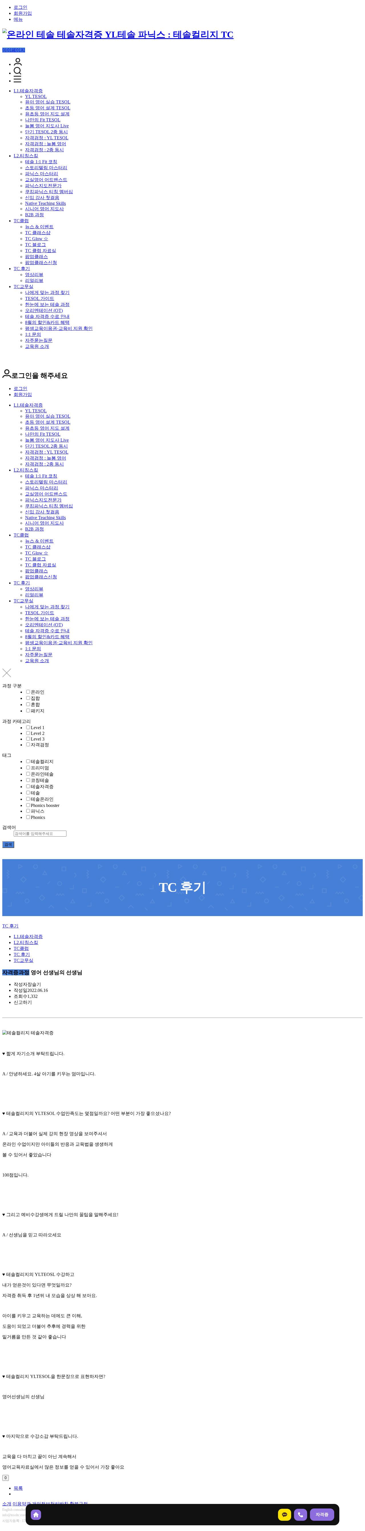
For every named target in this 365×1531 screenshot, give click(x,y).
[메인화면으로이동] (118, 34)
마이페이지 (13, 50)
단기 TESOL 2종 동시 (46, 131)
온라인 (37, 692)
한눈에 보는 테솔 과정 (47, 304)
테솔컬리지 (42, 761)
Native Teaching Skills (45, 203)
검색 (8, 844)
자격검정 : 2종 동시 (44, 149)
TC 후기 (22, 268)
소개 (6, 1503)
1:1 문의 (33, 334)
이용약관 (22, 1503)
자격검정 (40, 744)
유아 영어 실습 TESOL (47, 101)
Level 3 (37, 739)
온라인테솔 (42, 774)
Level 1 (37, 727)
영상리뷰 (34, 274)
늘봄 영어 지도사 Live (47, 125)
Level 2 (37, 733)
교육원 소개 (37, 346)
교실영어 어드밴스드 (46, 179)
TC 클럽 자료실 (40, 250)
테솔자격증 (42, 786)
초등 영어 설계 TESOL (47, 107)
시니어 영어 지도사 (44, 208)
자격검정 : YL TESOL (46, 137)
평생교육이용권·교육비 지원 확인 (59, 328)
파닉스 (37, 811)
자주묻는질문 (38, 340)
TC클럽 (21, 220)
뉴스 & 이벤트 (39, 226)
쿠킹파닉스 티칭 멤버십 (49, 191)
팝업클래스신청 (41, 262)
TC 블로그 (35, 244)
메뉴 (18, 19)
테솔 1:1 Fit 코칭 (41, 161)
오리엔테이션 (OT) (44, 310)
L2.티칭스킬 (26, 155)
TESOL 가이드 (39, 298)
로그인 (20, 7)
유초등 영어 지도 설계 (47, 113)
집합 (35, 698)
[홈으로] (36, 1515)
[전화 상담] (300, 1515)
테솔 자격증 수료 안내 (47, 316)
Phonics (38, 817)
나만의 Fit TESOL (42, 119)
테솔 (35, 792)
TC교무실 (23, 286)
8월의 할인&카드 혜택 (47, 322)
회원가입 (23, 13)
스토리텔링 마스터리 (46, 167)
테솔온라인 (42, 799)
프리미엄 (40, 767)
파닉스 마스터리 (41, 173)
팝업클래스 (36, 256)
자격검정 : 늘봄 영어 (45, 143)
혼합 (35, 704)
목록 (18, 1488)
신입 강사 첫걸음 (42, 197)
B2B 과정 (34, 214)
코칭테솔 (40, 780)
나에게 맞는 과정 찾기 (47, 292)
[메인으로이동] (5, 920)
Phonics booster (45, 805)
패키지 (37, 710)
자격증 (322, 1514)
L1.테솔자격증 (28, 90)
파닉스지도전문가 (43, 185)
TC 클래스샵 (37, 232)
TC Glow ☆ (36, 238)
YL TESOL (36, 96)
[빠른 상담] (284, 1515)
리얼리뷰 (34, 280)
